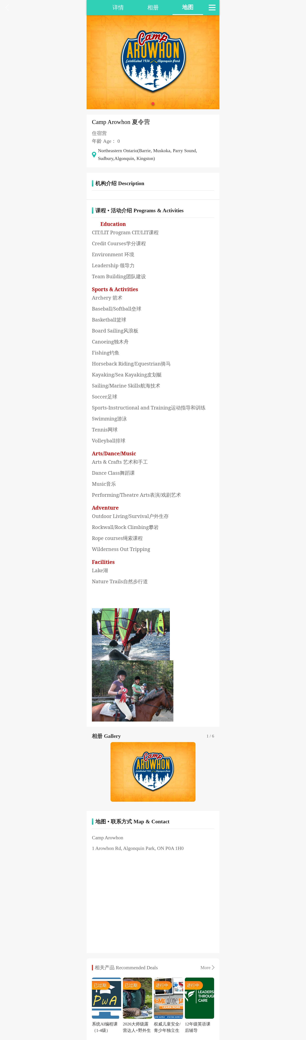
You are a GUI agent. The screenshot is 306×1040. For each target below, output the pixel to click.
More (205, 967)
